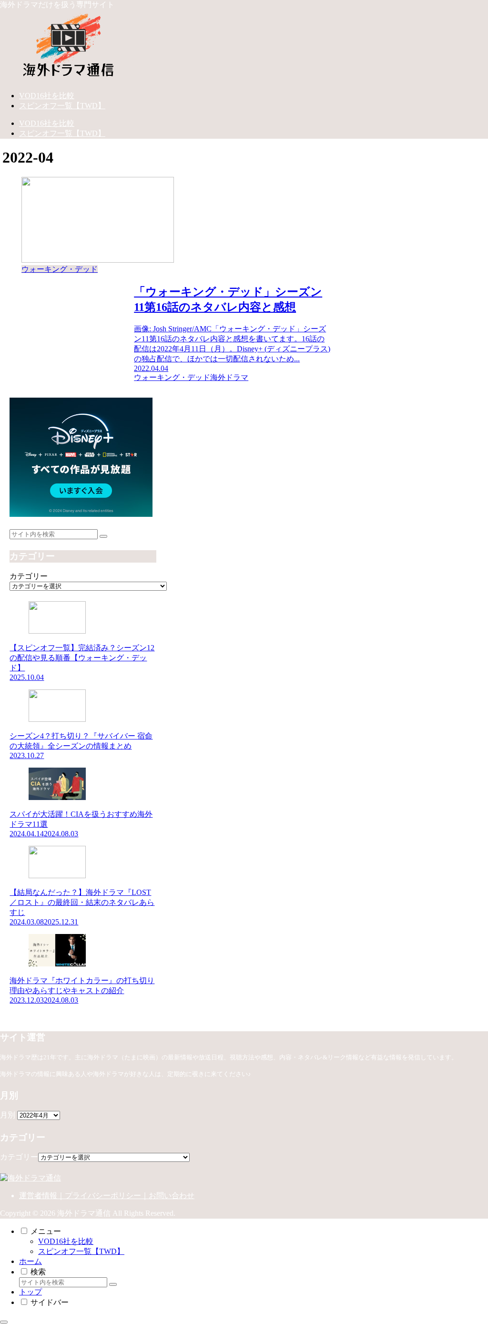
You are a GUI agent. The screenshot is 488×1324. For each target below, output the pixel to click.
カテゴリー (29, 576)
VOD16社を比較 (65, 1241)
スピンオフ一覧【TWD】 (81, 1251)
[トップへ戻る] (4, 1322)
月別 (7, 1115)
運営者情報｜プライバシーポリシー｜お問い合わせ (106, 1195)
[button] (103, 536)
